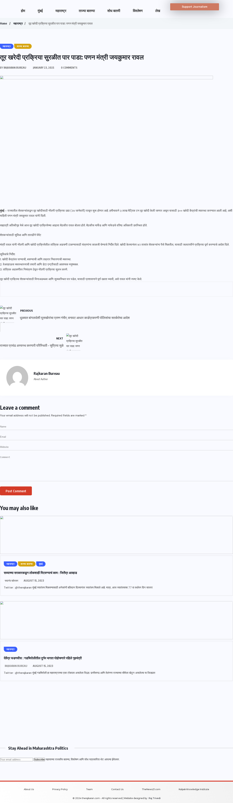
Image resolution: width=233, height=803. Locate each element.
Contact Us (117, 789)
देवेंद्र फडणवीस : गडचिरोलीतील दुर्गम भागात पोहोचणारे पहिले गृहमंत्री (43, 658)
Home (3, 23)
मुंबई (40, 11)
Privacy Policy (60, 789)
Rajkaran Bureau (16, 665)
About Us (29, 789)
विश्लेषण (138, 11)
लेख (157, 11)
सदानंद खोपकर (11, 580)
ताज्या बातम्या (87, 11)
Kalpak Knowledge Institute (194, 789)
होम (23, 11)
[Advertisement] (109, 711)
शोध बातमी (113, 11)
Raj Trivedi (155, 798)
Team (89, 789)
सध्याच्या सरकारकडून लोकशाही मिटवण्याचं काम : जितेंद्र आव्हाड (40, 572)
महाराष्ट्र (61, 11)
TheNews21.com (151, 789)
